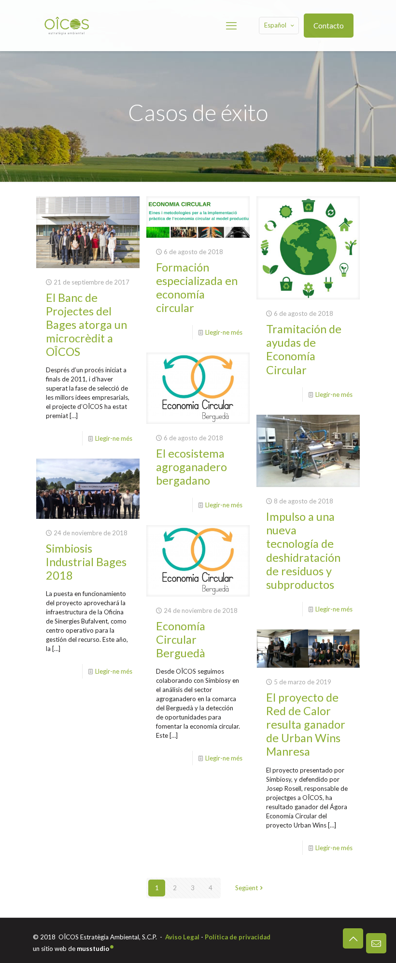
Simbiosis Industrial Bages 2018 (86, 562)
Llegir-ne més (113, 438)
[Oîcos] (66, 25)
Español (275, 25)
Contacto (328, 25)
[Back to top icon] (353, 938)
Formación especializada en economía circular (197, 287)
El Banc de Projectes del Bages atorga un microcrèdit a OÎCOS (86, 324)
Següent (246, 888)
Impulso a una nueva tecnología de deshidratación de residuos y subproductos (303, 550)
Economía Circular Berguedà (180, 639)
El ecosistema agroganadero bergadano (191, 467)
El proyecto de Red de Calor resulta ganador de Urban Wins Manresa (305, 724)
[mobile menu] (231, 25)
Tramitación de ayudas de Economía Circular (303, 349)
